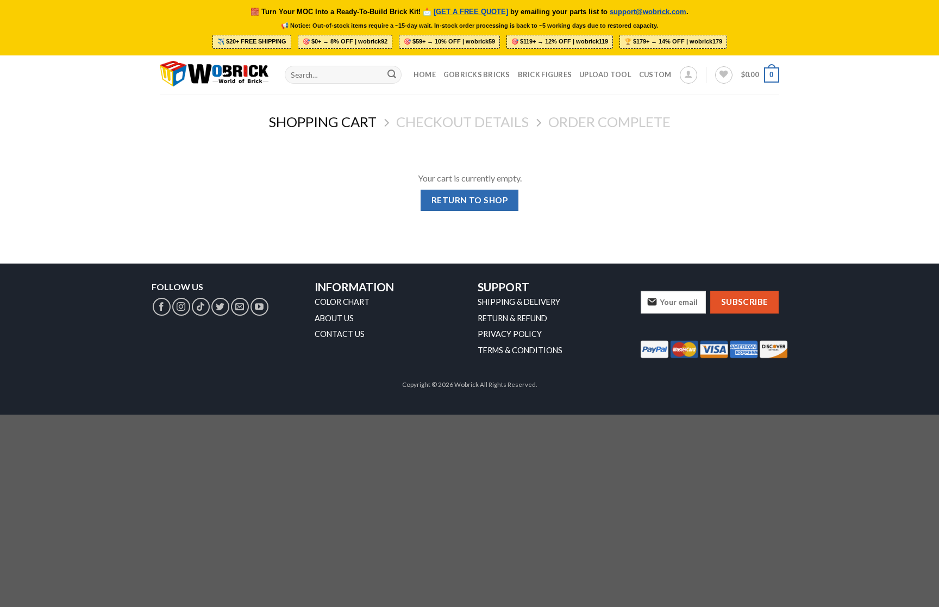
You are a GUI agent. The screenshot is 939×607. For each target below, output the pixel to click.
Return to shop (469, 200)
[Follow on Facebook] (162, 307)
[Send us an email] (240, 307)
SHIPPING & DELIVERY (519, 301)
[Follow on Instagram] (181, 307)
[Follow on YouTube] (259, 307)
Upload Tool (605, 74)
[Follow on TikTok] (201, 307)
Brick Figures (545, 74)
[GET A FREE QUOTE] (471, 12)
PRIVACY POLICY (510, 334)
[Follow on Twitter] (220, 307)
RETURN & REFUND (512, 318)
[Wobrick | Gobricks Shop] (214, 74)
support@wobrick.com (648, 12)
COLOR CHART (342, 301)
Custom (655, 74)
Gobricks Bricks (476, 74)
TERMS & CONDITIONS (520, 350)
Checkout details (462, 122)
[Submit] (392, 75)
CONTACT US (340, 334)
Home (425, 74)
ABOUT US (334, 318)
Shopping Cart (322, 122)
